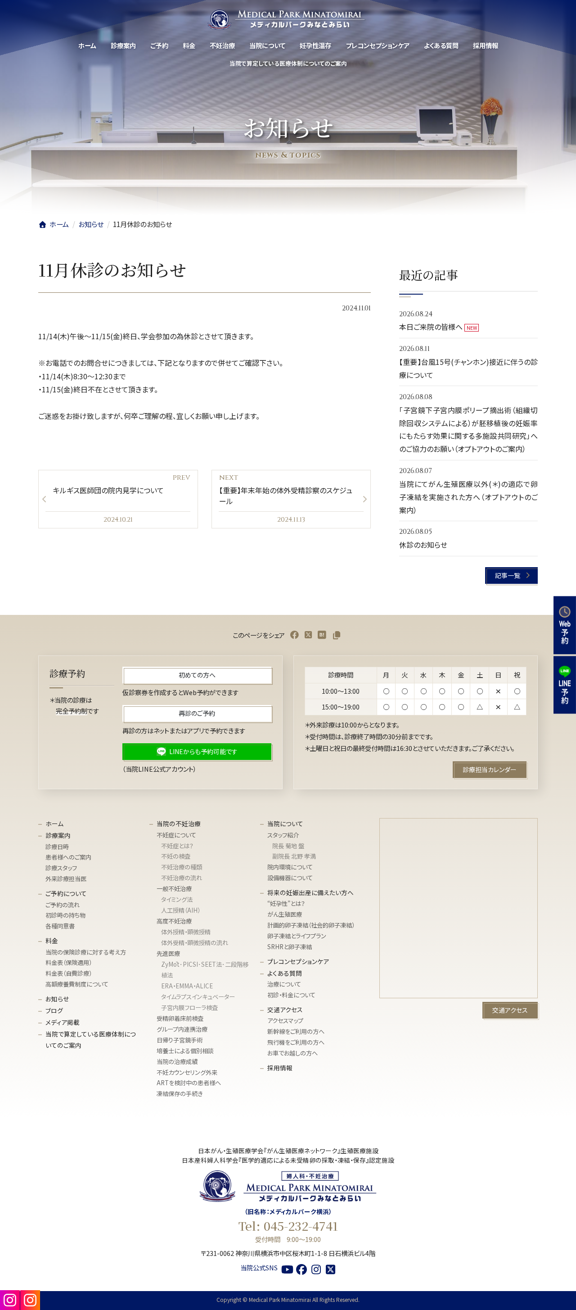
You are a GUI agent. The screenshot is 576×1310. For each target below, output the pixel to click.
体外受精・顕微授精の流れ (194, 942)
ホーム (54, 823)
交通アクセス (285, 1009)
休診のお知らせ (423, 545)
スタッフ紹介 (283, 835)
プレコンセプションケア (298, 961)
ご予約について (66, 893)
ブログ (54, 1010)
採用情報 (279, 1067)
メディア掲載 (62, 1022)
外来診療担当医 (65, 878)
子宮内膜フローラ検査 (189, 1007)
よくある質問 (284, 973)
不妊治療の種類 (181, 867)
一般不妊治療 (174, 888)
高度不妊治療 (174, 921)
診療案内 (58, 835)
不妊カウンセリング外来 (187, 1072)
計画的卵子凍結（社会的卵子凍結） (311, 925)
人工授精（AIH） (180, 910)
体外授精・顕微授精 (186, 932)
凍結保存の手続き (179, 1093)
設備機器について (290, 877)
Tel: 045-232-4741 (288, 1225)
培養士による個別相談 (185, 1050)
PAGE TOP (555, 1294)
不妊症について (176, 835)
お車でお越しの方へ (292, 1053)
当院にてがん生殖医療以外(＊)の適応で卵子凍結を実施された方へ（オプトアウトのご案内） (468, 496)
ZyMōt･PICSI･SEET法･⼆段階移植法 (204, 969)
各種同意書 (60, 926)
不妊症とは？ (177, 845)
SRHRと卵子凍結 (289, 946)
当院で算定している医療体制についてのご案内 (90, 1039)
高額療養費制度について (76, 984)
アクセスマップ (285, 1020)
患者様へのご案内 (68, 857)
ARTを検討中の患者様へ (189, 1083)
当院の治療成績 (177, 1061)
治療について (284, 984)
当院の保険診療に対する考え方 (85, 952)
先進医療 (168, 953)
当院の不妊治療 (179, 823)
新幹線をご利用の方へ (295, 1031)
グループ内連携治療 (182, 1029)
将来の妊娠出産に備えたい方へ (310, 892)
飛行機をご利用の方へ (295, 1042)
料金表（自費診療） (68, 973)
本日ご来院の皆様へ (431, 327)
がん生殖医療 (284, 914)
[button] (512, 575)
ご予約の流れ (62, 905)
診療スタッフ (61, 868)
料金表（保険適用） (68, 963)
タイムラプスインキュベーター (198, 996)
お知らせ (57, 998)
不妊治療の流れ (181, 877)
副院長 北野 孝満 (294, 856)
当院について (285, 823)
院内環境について (290, 867)
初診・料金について (291, 995)
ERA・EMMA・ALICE (187, 986)
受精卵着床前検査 (180, 1018)
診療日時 (57, 846)
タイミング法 (177, 899)
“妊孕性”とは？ (286, 904)
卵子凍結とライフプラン (296, 936)
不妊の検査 (175, 856)
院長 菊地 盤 (288, 845)
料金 (51, 940)
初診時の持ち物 (65, 915)
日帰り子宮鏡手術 (179, 1040)
